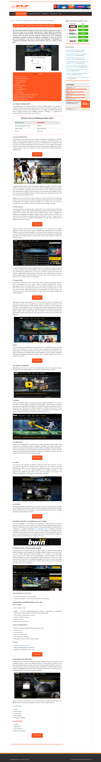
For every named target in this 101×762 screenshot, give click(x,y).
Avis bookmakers (20, 13)
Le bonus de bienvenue (22, 78)
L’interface (18, 87)
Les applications (20, 89)
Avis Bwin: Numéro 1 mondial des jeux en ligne (26, 94)
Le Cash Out (19, 92)
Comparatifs (44, 13)
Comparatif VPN (75, 759)
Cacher (40, 74)
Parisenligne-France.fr (86, 759)
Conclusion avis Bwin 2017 (21, 99)
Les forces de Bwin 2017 (20, 77)
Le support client (20, 82)
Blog (60, 13)
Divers (17, 83)
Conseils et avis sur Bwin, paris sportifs (24, 96)
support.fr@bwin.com (24, 645)
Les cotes (18, 90)
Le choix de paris (20, 80)
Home (12, 20)
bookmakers (19, 20)
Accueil (13, 13)
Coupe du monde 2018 (34, 13)
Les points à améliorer (20, 85)
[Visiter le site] (73, 26)
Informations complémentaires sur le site (24, 97)
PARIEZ (83, 26)
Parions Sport (53, 13)
